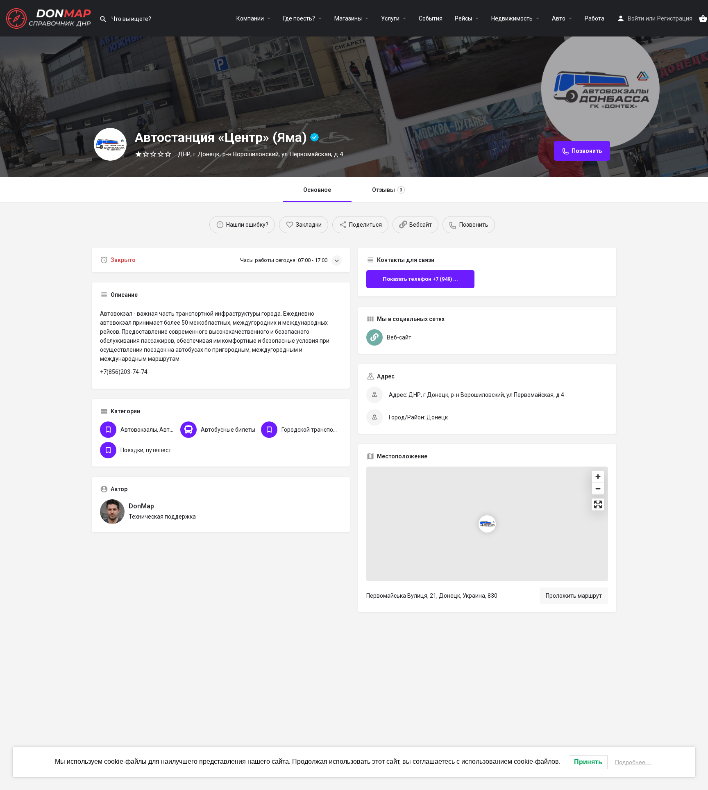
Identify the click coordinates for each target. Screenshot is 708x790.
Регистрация (674, 18)
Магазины (348, 18)
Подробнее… (633, 762)
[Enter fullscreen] (598, 504)
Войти (636, 18)
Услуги (390, 18)
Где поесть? (299, 18)
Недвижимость (512, 18)
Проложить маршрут (574, 595)
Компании (250, 18)
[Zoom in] (598, 477)
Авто (558, 18)
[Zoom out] (598, 488)
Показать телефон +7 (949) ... (420, 279)
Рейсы (463, 18)
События (430, 18)
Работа (594, 18)
